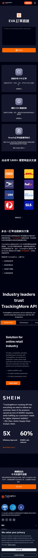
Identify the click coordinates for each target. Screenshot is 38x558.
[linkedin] (2, 519)
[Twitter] (10, 519)
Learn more (13, 383)
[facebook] (6, 519)
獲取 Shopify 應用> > (19, 148)
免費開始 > (19, 89)
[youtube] (14, 519)
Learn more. (12, 545)
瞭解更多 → (19, 217)
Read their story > (9, 447)
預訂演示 (19, 487)
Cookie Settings (19, 555)
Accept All (19, 550)
